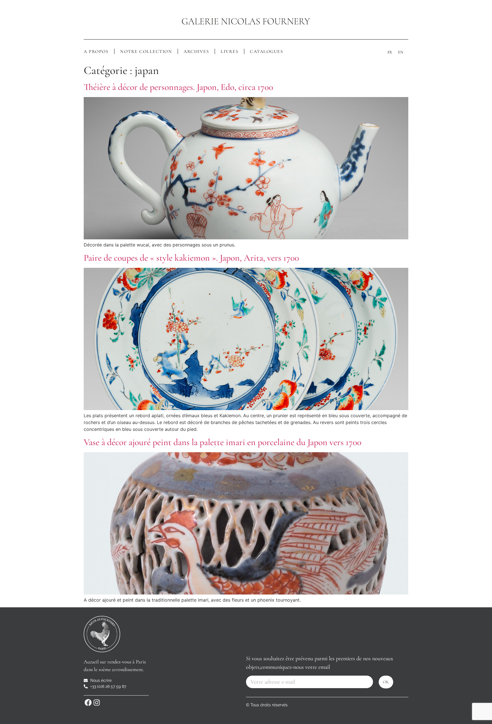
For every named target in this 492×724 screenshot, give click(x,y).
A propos (96, 51)
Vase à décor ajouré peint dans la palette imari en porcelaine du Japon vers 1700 (222, 442)
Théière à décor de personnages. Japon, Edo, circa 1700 (178, 86)
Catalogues (266, 51)
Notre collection (146, 51)
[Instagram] (96, 702)
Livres (229, 51)
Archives (196, 51)
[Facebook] (88, 702)
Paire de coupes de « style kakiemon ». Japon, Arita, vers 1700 (191, 257)
